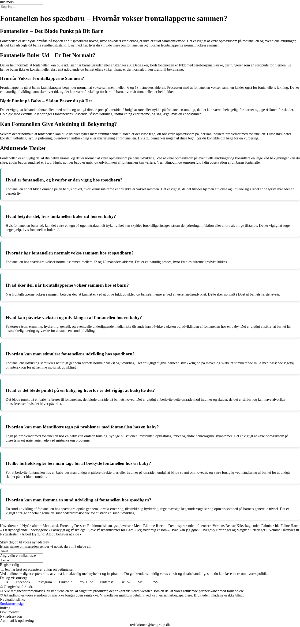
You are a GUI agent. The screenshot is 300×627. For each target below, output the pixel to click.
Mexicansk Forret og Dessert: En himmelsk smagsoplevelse (87, 526)
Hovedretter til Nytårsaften (19, 526)
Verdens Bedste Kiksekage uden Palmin (242, 526)
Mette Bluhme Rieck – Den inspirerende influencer (171, 526)
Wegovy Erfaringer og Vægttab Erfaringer (234, 530)
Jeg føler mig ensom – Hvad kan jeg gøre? (168, 530)
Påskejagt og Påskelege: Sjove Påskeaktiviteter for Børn (92, 530)
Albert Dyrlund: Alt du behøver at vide (50, 534)
